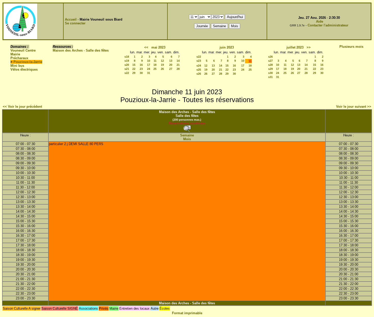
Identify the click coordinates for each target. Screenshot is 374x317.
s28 (270, 64)
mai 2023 (158, 47)
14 (178, 60)
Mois (187, 139)
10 (148, 60)
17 (148, 64)
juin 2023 (227, 47)
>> (309, 47)
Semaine (187, 135)
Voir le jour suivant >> (353, 106)
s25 (198, 69)
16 (141, 64)
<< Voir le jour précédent (22, 106)
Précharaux (19, 58)
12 (162, 60)
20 (170, 64)
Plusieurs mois (351, 47)
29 (133, 72)
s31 (270, 76)
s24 (198, 65)
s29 (270, 68)
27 (170, 68)
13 (170, 60)
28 (178, 68)
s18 (126, 56)
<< (146, 47)
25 (154, 68)
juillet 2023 (295, 47)
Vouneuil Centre (23, 50)
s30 (270, 72)
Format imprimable (187, 313)
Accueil (71, 19)
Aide (319, 21)
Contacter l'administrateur (328, 25)
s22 (126, 72)
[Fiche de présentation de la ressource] (187, 129)
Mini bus (17, 66)
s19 (126, 60)
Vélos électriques (24, 69)
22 (133, 68)
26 (162, 68)
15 (133, 64)
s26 (198, 73)
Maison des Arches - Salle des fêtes (81, 50)
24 (148, 68)
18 (154, 64)
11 (155, 60)
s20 (126, 64)
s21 (126, 68)
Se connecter (75, 23)
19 (162, 64)
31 (148, 72)
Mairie (15, 54)
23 (141, 68)
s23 (198, 60)
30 (141, 72)
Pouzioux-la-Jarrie (27, 62)
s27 (270, 60)
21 (178, 64)
